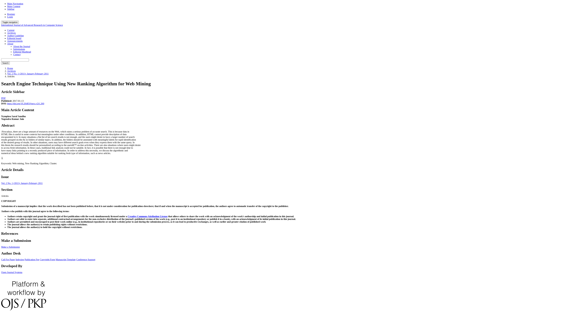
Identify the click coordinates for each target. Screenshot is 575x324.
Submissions (19, 49)
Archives (11, 33)
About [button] (10, 43)
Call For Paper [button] (8, 259)
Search (5, 63)
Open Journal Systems (11, 272)
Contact (17, 54)
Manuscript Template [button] (66, 259)
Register (11, 14)
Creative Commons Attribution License (148, 216)
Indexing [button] (20, 259)
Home (10, 68)
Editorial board (14, 38)
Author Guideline (15, 35)
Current (10, 30)
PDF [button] (3, 98)
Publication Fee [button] (32, 259)
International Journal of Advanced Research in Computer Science (32, 25)
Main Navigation (15, 3)
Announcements (15, 41)
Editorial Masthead (22, 52)
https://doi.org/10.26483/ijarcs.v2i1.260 (25, 103)
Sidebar (10, 9)
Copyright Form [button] (47, 259)
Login (10, 17)
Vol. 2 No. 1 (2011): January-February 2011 (28, 73)
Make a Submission (10, 247)
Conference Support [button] (85, 259)
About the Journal (21, 46)
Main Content (13, 6)
